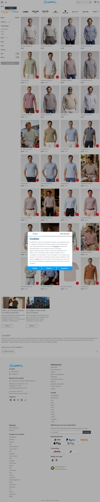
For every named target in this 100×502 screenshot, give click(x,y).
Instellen (34, 268)
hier (38, 259)
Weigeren (49, 268)
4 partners (56, 246)
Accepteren (64, 268)
